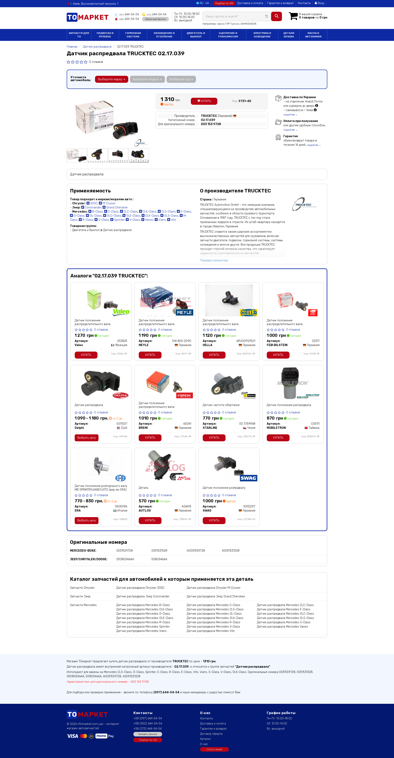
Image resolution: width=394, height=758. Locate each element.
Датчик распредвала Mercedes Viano (141, 631)
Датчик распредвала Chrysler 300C (140, 588)
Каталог (205, 739)
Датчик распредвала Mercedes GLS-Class (285, 618)
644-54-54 (129, 14)
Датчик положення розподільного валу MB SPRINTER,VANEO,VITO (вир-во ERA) (101, 487)
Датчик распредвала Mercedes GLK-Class (215, 618)
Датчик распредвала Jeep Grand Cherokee (216, 596)
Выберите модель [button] (146, 79)
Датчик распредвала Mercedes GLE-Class (144, 618)
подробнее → (290, 114)
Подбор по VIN (224, 3)
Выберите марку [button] (110, 79)
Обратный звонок (155, 19)
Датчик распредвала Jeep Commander (143, 596)
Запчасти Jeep (80, 596)
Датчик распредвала (89, 405)
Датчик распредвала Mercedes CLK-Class (144, 609)
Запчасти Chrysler (82, 588)
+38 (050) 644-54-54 (147, 723)
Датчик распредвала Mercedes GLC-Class (285, 613)
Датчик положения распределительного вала (92, 322)
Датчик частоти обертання (221, 405)
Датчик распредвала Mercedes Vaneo (282, 626)
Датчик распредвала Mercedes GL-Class (214, 613)
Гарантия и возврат (280, 3)
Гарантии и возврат (213, 728)
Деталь (143, 488)
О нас (204, 744)
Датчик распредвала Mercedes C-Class (213, 605)
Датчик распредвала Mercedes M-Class (143, 622)
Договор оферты (211, 734)
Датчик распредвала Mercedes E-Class (283, 609)
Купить (205, 101)
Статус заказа (214, 749)
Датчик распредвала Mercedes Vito (211, 631)
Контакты (304, 3)
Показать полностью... (215, 260)
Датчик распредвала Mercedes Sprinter (143, 626)
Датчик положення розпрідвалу (224, 488)
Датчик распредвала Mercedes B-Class (143, 605)
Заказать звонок (147, 734)
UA (207, 3)
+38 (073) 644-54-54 (147, 728)
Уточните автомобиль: (80, 78)
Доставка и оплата (250, 3)
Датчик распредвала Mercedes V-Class (213, 626)
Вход (320, 3)
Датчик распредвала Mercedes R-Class (213, 622)
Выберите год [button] (180, 79)
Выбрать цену (86, 437)
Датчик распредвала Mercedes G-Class (143, 613)
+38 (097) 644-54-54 (147, 718)
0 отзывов (96, 62)
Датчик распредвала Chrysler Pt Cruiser (214, 588)
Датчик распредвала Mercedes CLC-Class (285, 605)
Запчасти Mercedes (83, 605)
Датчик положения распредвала (289, 405)
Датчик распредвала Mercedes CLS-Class (215, 609)
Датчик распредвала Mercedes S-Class (283, 622)
